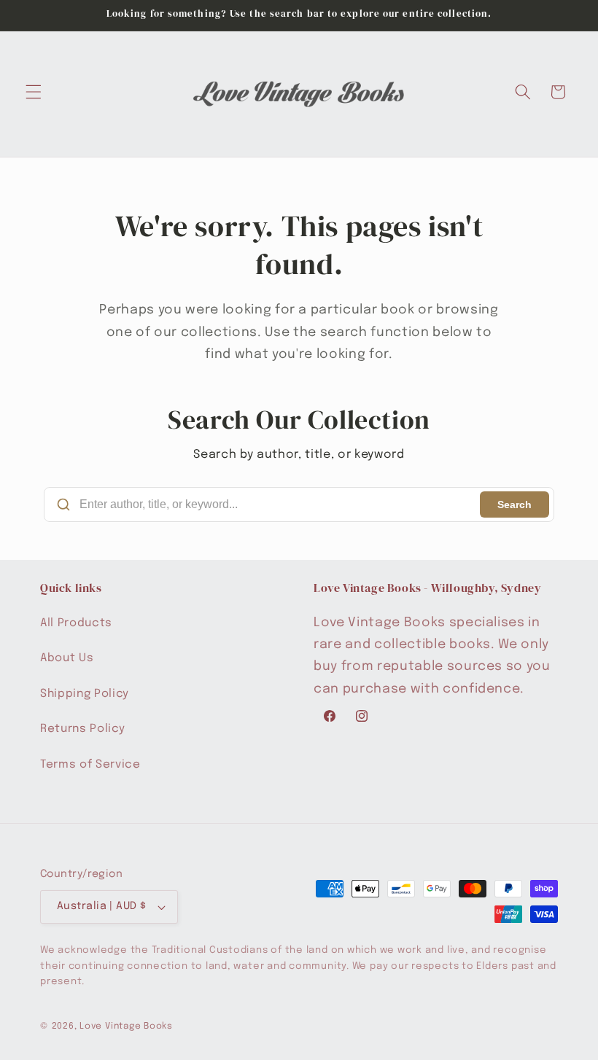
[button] (33, 91)
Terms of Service (90, 765)
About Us (66, 658)
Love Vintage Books (126, 1026)
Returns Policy (82, 729)
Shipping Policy (84, 694)
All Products (76, 623)
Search (514, 504)
